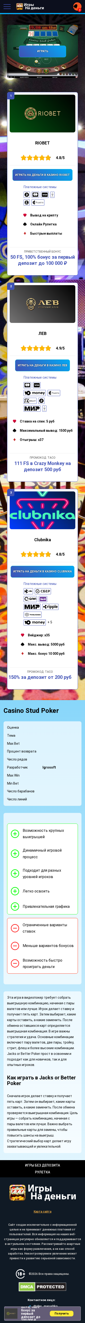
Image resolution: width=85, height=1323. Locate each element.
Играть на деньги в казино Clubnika (42, 571)
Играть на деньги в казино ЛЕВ (42, 365)
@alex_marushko (45, 1306)
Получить (62, 1313)
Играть (42, 51)
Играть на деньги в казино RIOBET (42, 175)
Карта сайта (42, 1211)
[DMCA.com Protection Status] (42, 1287)
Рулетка (42, 1172)
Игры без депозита (42, 1165)
